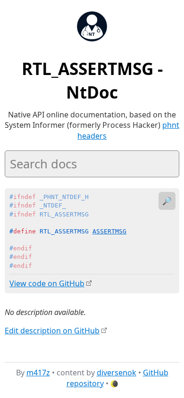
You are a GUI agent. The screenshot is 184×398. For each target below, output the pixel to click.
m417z (38, 372)
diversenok (116, 372)
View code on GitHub (46, 283)
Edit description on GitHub (52, 330)
